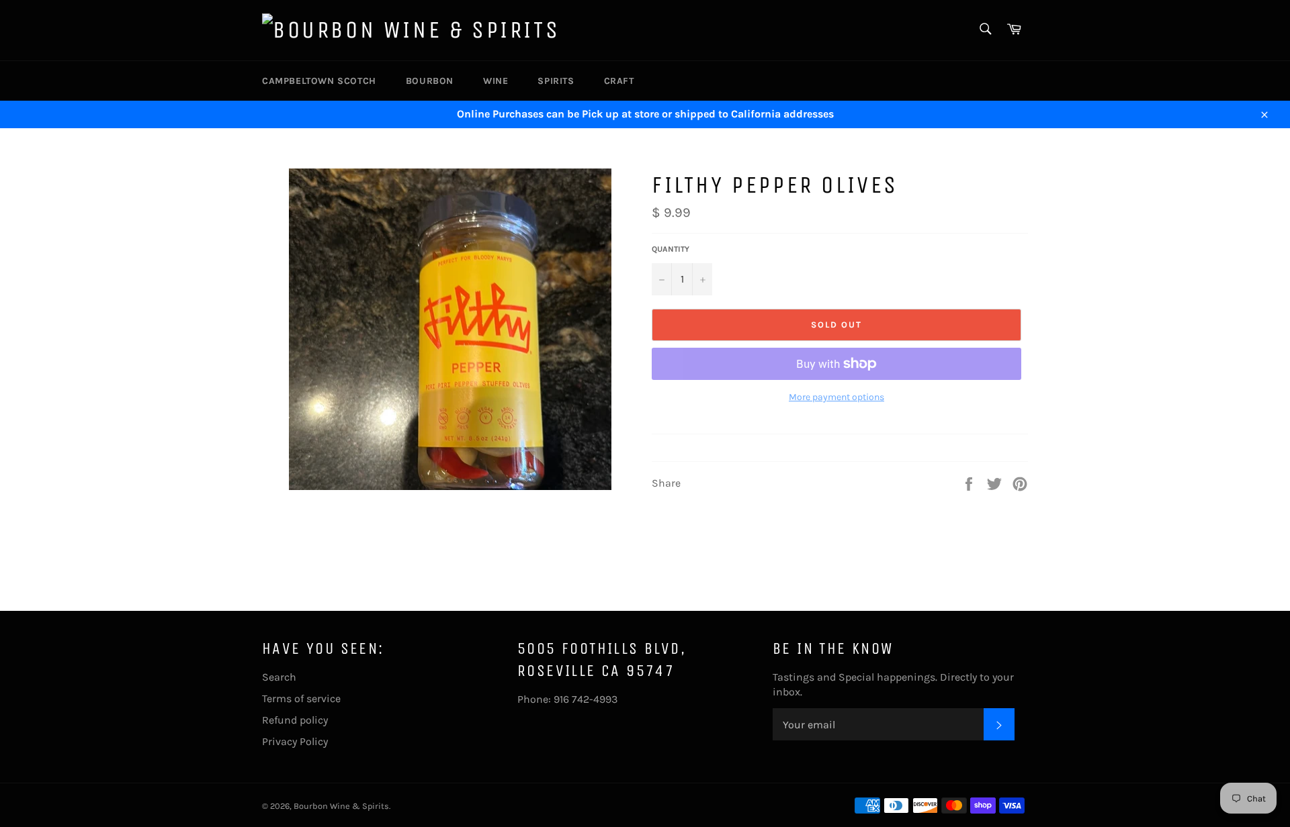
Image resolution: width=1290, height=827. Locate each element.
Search (279, 677)
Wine (495, 81)
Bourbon (430, 81)
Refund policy (295, 720)
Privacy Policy (295, 741)
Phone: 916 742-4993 (567, 699)
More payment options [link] (836, 397)
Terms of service (301, 698)
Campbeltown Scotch (319, 81)
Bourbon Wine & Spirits (341, 806)
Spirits (556, 81)
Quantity (670, 249)
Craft (619, 81)
